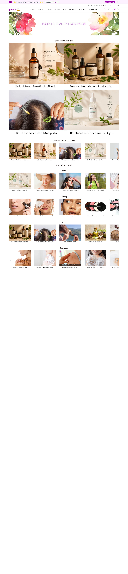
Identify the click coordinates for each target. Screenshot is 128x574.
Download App (109, 2)
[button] (116, 152)
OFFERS (57, 9)
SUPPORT (105, 5)
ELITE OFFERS (93, 9)
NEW (64, 9)
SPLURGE (72, 9)
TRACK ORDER (115, 5)
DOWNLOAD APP (94, 5)
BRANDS (48, 9)
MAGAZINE (82, 9)
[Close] (118, 2)
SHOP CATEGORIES (36, 9)
